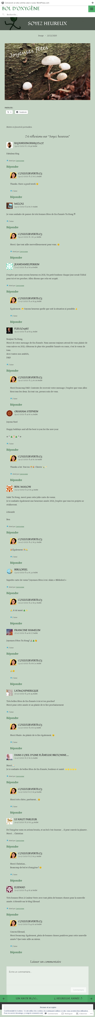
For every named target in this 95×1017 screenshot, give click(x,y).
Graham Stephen (26, 411)
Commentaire (78, 990)
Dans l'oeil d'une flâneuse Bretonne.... (41, 755)
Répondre (12, 166)
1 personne (20, 161)
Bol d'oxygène (21, 9)
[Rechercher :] (17, 14)
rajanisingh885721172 (29, 143)
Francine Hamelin (27, 630)
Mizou (19, 204)
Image (41, 35)
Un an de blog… (27, 998)
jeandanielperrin (26, 264)
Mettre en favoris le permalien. (19, 127)
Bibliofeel (21, 569)
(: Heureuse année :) (68, 998)
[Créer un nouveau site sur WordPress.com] (47, 3)
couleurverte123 (30, 173)
